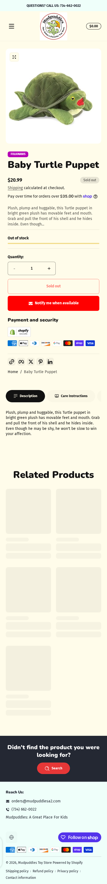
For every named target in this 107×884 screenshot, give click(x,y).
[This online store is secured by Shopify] (19, 335)
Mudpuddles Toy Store (35, 863)
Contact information (21, 878)
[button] (93, 26)
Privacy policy (67, 871)
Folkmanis (18, 154)
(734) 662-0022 (24, 809)
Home (13, 372)
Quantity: (16, 257)
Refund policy (43, 871)
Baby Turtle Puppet (40, 372)
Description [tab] (28, 396)
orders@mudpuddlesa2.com (36, 801)
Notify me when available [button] (57, 303)
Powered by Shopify (68, 863)
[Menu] (11, 26)
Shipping (15, 188)
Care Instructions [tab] (74, 396)
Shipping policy (17, 871)
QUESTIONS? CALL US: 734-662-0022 (54, 5)
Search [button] (57, 768)
